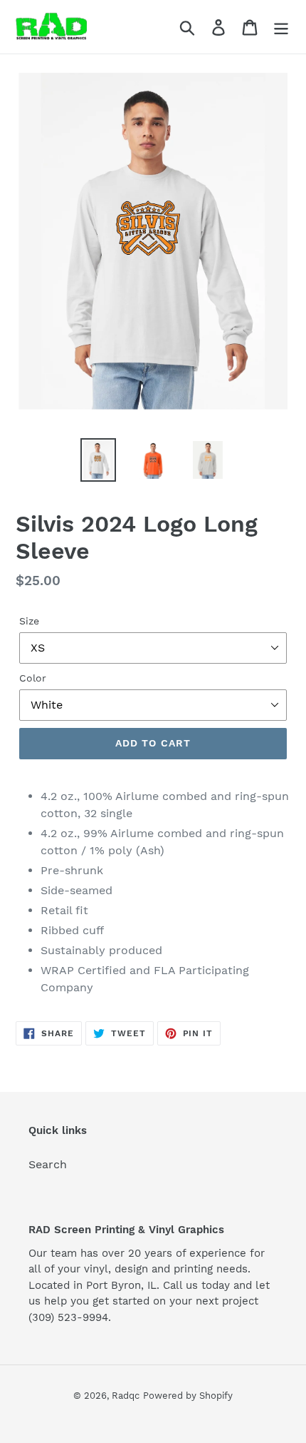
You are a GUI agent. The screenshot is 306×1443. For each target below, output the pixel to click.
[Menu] (281, 27)
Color (32, 678)
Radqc (125, 1395)
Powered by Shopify (188, 1395)
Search (47, 1164)
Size (29, 621)
